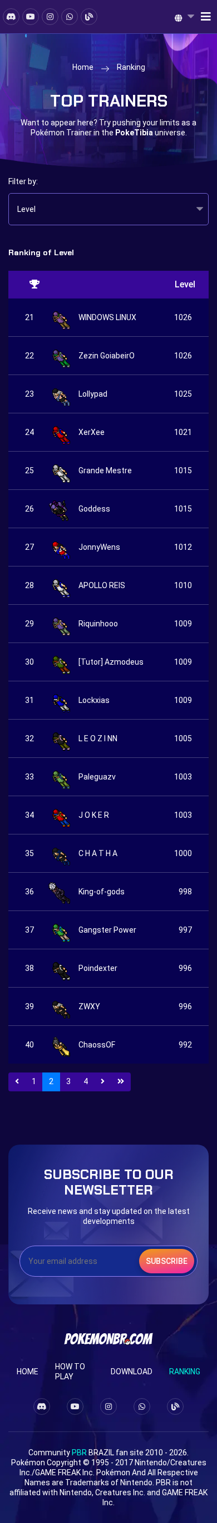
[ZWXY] (60, 1006)
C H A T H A (97, 853)
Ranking (184, 1371)
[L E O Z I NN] (60, 738)
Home (82, 67)
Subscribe (167, 1261)
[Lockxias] (60, 700)
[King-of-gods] (60, 891)
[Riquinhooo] (60, 623)
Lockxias (94, 700)
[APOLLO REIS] (60, 585)
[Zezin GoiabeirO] (60, 355)
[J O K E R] (60, 815)
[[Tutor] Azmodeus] (60, 662)
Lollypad (92, 393)
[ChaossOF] (60, 1045)
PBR (79, 1452)
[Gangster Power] (60, 930)
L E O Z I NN (97, 738)
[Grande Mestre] (60, 470)
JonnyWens (99, 547)
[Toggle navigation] (202, 16)
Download (131, 1371)
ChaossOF (96, 1044)
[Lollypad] (60, 394)
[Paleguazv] (60, 777)
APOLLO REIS (101, 585)
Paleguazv (97, 776)
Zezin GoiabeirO (106, 355)
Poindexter (97, 968)
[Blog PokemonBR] (89, 16)
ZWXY (89, 1006)
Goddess (94, 508)
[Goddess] (60, 509)
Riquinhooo (98, 623)
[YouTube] (30, 16)
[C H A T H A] (60, 853)
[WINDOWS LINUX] (60, 317)
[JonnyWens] (60, 547)
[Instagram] (50, 16)
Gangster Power (107, 929)
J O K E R (93, 815)
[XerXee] (60, 432)
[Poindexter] (60, 968)
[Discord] (11, 16)
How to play (70, 1371)
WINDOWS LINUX (107, 317)
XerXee (91, 432)
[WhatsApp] (69, 16)
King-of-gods (101, 891)
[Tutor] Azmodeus (111, 661)
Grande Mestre (105, 470)
